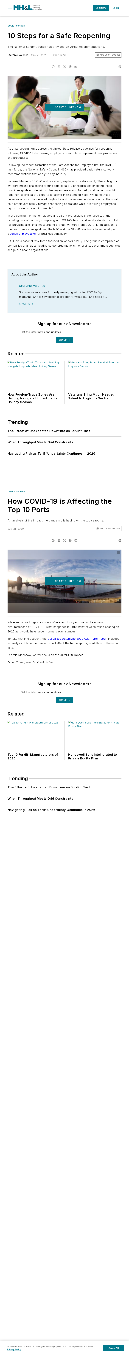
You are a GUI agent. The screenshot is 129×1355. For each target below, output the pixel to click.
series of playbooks (23, 233)
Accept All (114, 1348)
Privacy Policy (14, 1349)
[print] (119, 66)
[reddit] (70, 66)
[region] (64, 1348)
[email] (75, 66)
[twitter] (64, 66)
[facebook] (53, 66)
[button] (10, 8)
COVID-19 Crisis (16, 26)
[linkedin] (58, 66)
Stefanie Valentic (18, 55)
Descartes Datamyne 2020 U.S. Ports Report (77, 638)
